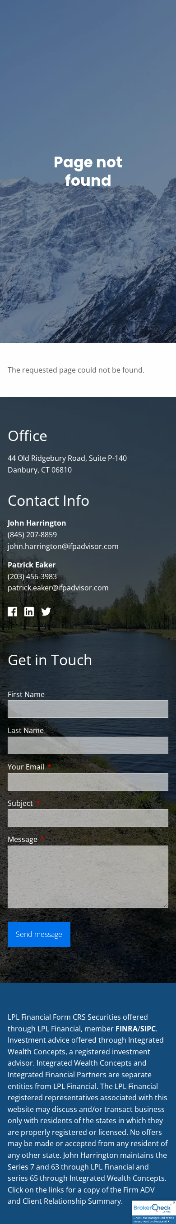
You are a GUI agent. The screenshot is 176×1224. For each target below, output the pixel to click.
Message (59, 839)
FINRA (127, 1029)
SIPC (148, 1029)
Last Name (26, 730)
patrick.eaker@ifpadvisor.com (58, 588)
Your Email (62, 767)
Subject (57, 803)
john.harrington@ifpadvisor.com (63, 546)
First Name (26, 694)
